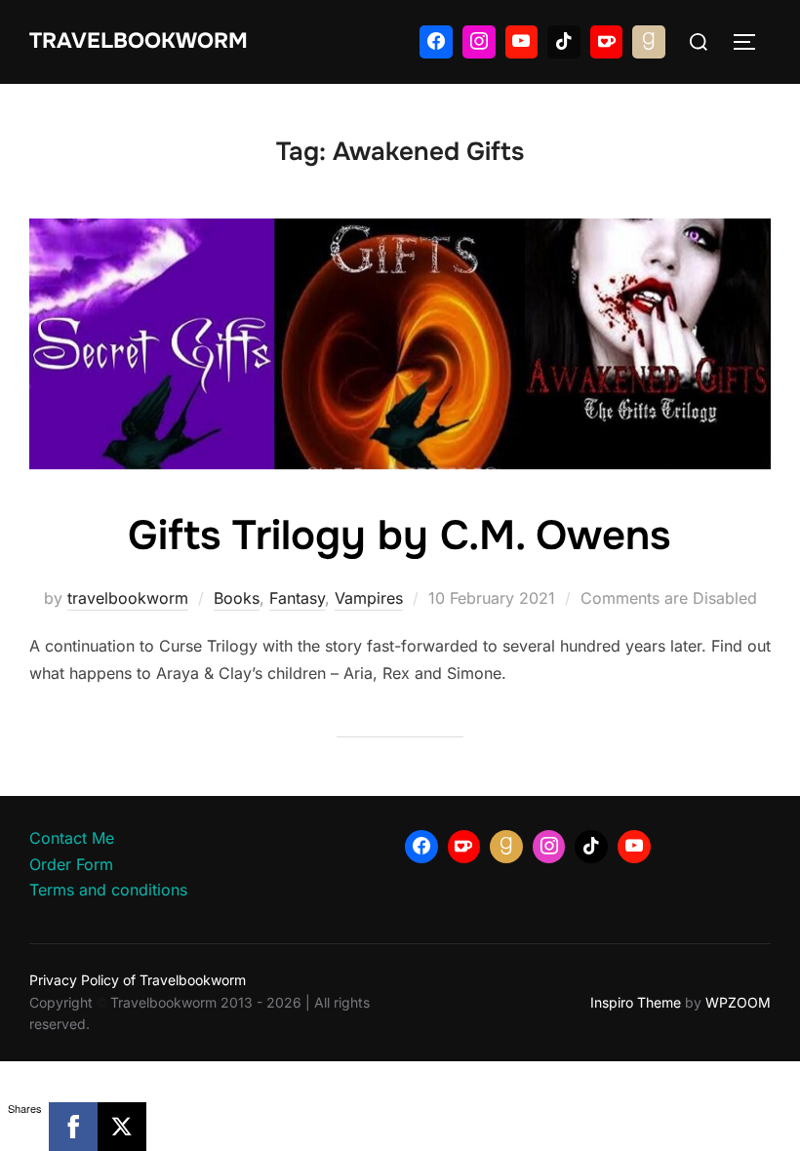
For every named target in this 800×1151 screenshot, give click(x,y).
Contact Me (71, 838)
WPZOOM (738, 1002)
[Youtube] (521, 41)
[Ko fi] (606, 41)
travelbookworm (127, 598)
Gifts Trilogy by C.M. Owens (399, 535)
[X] (122, 1126)
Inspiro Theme (635, 1002)
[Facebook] (436, 41)
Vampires (369, 598)
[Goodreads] (648, 41)
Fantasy (297, 598)
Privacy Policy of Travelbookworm (137, 980)
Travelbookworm (138, 41)
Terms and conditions (108, 889)
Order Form (71, 864)
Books (237, 598)
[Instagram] (479, 41)
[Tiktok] (563, 41)
